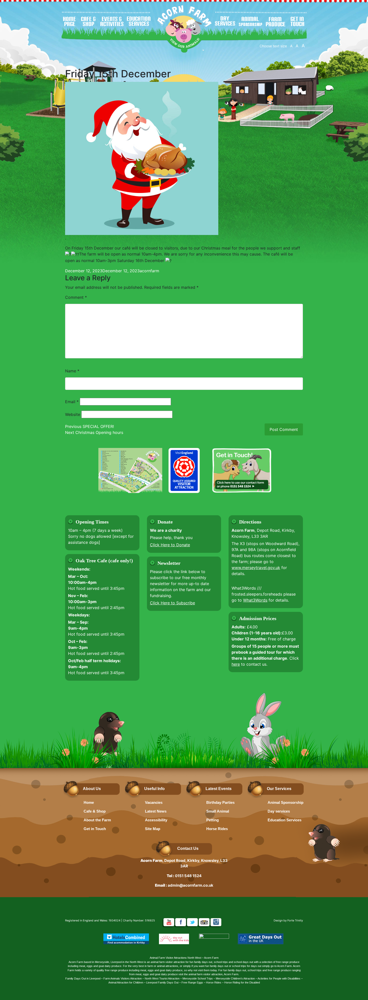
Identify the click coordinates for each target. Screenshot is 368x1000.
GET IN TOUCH (297, 21)
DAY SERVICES (225, 21)
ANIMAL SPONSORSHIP (250, 21)
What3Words (255, 600)
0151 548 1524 (188, 875)
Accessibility (156, 820)
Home (89, 802)
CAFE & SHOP (88, 21)
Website (72, 414)
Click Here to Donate (170, 544)
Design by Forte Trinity (288, 920)
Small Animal (217, 811)
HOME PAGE (69, 21)
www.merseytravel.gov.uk (256, 567)
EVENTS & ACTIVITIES (111, 21)
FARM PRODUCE (275, 21)
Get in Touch (95, 829)
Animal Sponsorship (285, 802)
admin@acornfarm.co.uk (190, 885)
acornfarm (149, 270)
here (236, 664)
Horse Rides (217, 829)
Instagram (216, 922)
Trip (204, 922)
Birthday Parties (220, 802)
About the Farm (97, 820)
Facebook (180, 922)
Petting (212, 820)
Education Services (284, 820)
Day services (279, 811)
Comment (76, 297)
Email (72, 401)
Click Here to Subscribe (172, 602)
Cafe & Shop (95, 811)
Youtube (168, 922)
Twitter (192, 922)
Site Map (152, 829)
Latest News (155, 811)
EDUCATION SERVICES (139, 21)
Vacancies (153, 802)
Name (72, 370)
